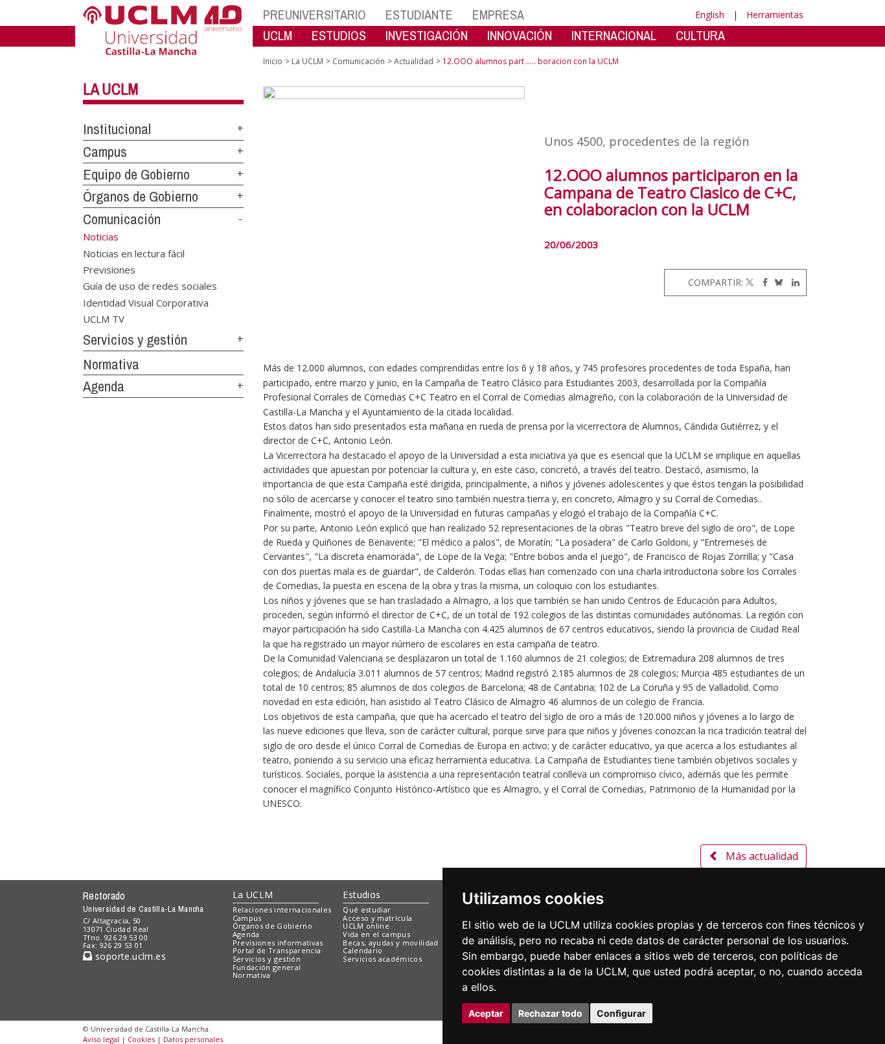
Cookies (141, 1039)
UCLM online (366, 926)
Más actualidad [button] (762, 856)
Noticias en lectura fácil (134, 252)
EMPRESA (498, 14)
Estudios (361, 894)
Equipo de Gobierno (136, 174)
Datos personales (193, 1039)
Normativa (111, 364)
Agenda (103, 386)
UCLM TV (103, 318)
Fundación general (267, 967)
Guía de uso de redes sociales (150, 285)
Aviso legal (101, 1039)
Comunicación (122, 219)
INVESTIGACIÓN (426, 35)
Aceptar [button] (485, 1013)
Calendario (362, 950)
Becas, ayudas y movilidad (390, 942)
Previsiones (109, 268)
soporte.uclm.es (129, 956)
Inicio (272, 61)
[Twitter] (749, 282)
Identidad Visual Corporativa (146, 302)
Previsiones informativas (278, 942)
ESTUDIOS (339, 35)
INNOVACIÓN (519, 35)
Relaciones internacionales (282, 909)
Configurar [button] (621, 1013)
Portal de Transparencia (277, 950)
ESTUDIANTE (419, 14)
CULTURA (700, 35)
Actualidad (413, 61)
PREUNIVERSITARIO (314, 14)
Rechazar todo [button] (550, 1013)
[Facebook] (762, 282)
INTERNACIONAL (613, 35)
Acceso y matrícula (377, 918)
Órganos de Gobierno (140, 196)
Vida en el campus (376, 934)
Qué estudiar (367, 909)
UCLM (277, 35)
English (709, 14)
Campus (105, 151)
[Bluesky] (776, 282)
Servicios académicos (382, 959)
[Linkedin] (792, 282)
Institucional (117, 129)
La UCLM (111, 88)
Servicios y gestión (135, 339)
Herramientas (774, 14)
